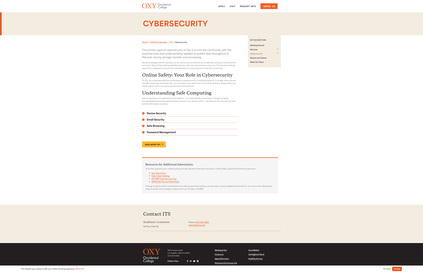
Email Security (155, 119)
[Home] (164, 6)
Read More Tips (152, 144)
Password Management (161, 132)
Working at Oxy (221, 250)
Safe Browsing (156, 126)
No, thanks (387, 269)
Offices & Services (158, 42)
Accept (397, 269)
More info (80, 268)
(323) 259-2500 (174, 255)
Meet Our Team (257, 62)
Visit (233, 6)
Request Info (248, 6)
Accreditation (253, 250)
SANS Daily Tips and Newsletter (165, 181)
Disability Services (255, 258)
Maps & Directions (222, 258)
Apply (221, 6)
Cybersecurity (256, 53)
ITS (170, 42)
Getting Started (257, 45)
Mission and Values (258, 57)
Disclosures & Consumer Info (226, 263)
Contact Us (219, 254)
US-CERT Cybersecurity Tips (163, 178)
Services (254, 49)
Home (145, 42)
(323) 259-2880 (202, 222)
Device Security (156, 113)
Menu (267, 6)
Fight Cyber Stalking (160, 175)
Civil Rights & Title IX (256, 254)
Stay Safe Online (158, 173)
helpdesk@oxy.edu (197, 225)
